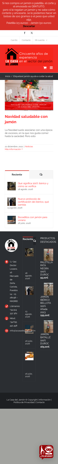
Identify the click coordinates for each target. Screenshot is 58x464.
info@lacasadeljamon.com (14, 330)
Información (45, 400)
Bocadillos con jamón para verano (32, 219)
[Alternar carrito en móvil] (45, 67)
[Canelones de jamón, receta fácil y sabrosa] (29, 356)
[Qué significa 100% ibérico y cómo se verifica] (11, 183)
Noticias (29, 146)
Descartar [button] (29, 26)
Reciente (17, 174)
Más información (13, 149)
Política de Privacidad (24, 402)
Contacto (40, 402)
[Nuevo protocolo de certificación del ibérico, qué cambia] (11, 198)
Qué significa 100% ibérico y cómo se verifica (33, 185)
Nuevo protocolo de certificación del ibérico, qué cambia (33, 201)
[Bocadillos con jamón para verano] (11, 217)
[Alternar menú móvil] (51, 67)
